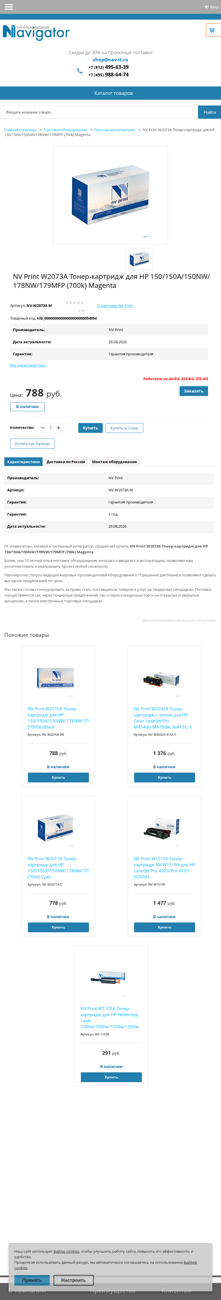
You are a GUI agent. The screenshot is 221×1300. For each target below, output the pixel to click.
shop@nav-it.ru (110, 59)
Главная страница (20, 129)
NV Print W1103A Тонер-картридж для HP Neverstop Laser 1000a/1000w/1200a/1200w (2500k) (110, 1017)
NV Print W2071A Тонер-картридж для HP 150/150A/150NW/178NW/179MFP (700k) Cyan (58, 868)
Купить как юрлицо (32, 443)
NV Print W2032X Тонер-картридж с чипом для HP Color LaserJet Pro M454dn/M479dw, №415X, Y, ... (163, 718)
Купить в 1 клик (124, 428)
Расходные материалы (115, 129)
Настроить (73, 1280)
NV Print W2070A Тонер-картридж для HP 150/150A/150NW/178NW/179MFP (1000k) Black (58, 718)
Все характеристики (28, 365)
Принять (32, 1280)
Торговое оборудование (65, 129)
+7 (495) (108, 75)
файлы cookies (66, 1251)
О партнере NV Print (115, 305)
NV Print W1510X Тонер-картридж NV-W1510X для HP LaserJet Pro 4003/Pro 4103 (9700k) (164, 868)
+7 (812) (108, 67)
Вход (214, 7)
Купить (90, 428)
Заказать (193, 391)
